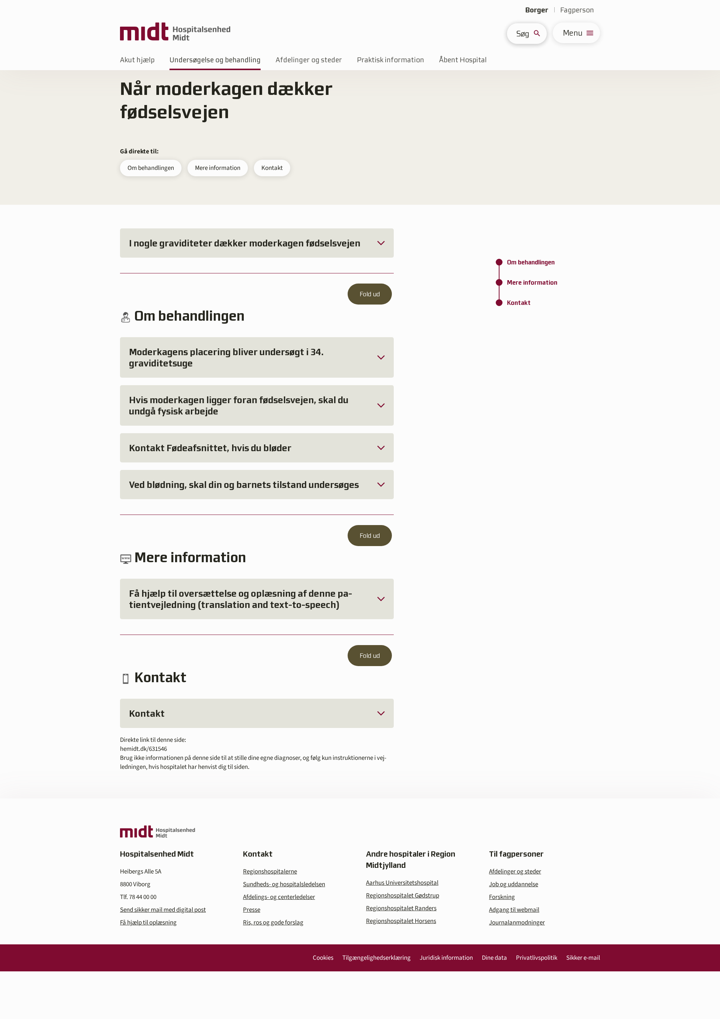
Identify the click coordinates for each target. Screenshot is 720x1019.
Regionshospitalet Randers (401, 908)
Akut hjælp (137, 60)
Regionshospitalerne (270, 871)
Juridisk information (446, 957)
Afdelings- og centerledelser (279, 897)
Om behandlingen (151, 168)
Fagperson (577, 10)
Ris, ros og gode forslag (273, 922)
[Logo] (175, 33)
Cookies (323, 957)
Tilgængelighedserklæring (376, 957)
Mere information (217, 168)
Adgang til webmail (514, 909)
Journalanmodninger (517, 922)
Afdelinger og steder (309, 60)
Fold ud (370, 294)
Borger (536, 10)
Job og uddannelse (513, 884)
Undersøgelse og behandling (215, 60)
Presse (251, 909)
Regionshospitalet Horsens (401, 921)
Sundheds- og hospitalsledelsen (284, 884)
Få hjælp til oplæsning (148, 922)
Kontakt (272, 168)
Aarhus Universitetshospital (402, 882)
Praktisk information (390, 60)
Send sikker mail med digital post (163, 909)
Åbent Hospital (463, 60)
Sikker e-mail (583, 957)
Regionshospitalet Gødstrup (402, 895)
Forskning (502, 897)
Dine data (494, 957)
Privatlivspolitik (536, 957)
